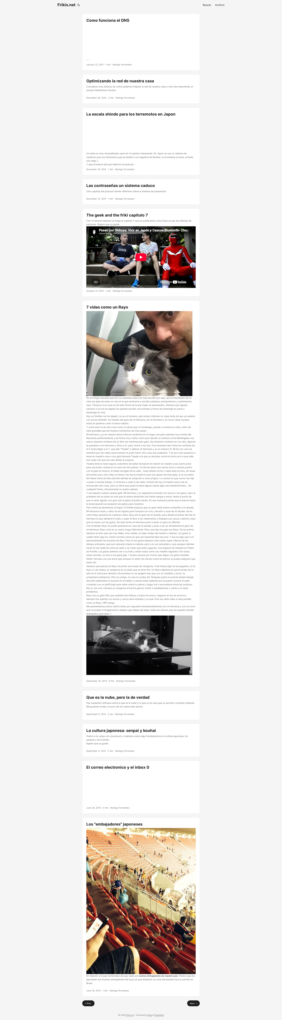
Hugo (149, 1015)
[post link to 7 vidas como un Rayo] (141, 493)
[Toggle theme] (79, 5)
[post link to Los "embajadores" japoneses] (141, 907)
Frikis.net (66, 4)
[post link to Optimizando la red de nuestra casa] (141, 89)
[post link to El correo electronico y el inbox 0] (141, 787)
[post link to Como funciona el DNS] (141, 42)
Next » (193, 1003)
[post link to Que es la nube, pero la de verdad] (141, 705)
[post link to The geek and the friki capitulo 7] (141, 253)
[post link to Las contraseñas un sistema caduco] (141, 191)
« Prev (88, 1003)
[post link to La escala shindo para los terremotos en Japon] (141, 141)
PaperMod (159, 1015)
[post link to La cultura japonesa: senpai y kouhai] (141, 740)
